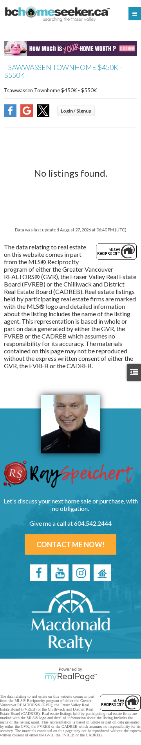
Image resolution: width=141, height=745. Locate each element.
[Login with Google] (26, 114)
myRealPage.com (70, 677)
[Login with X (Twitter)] (43, 114)
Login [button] (76, 111)
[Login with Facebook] (10, 114)
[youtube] (60, 572)
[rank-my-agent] (102, 572)
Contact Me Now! (70, 544)
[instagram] (81, 572)
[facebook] (38, 572)
